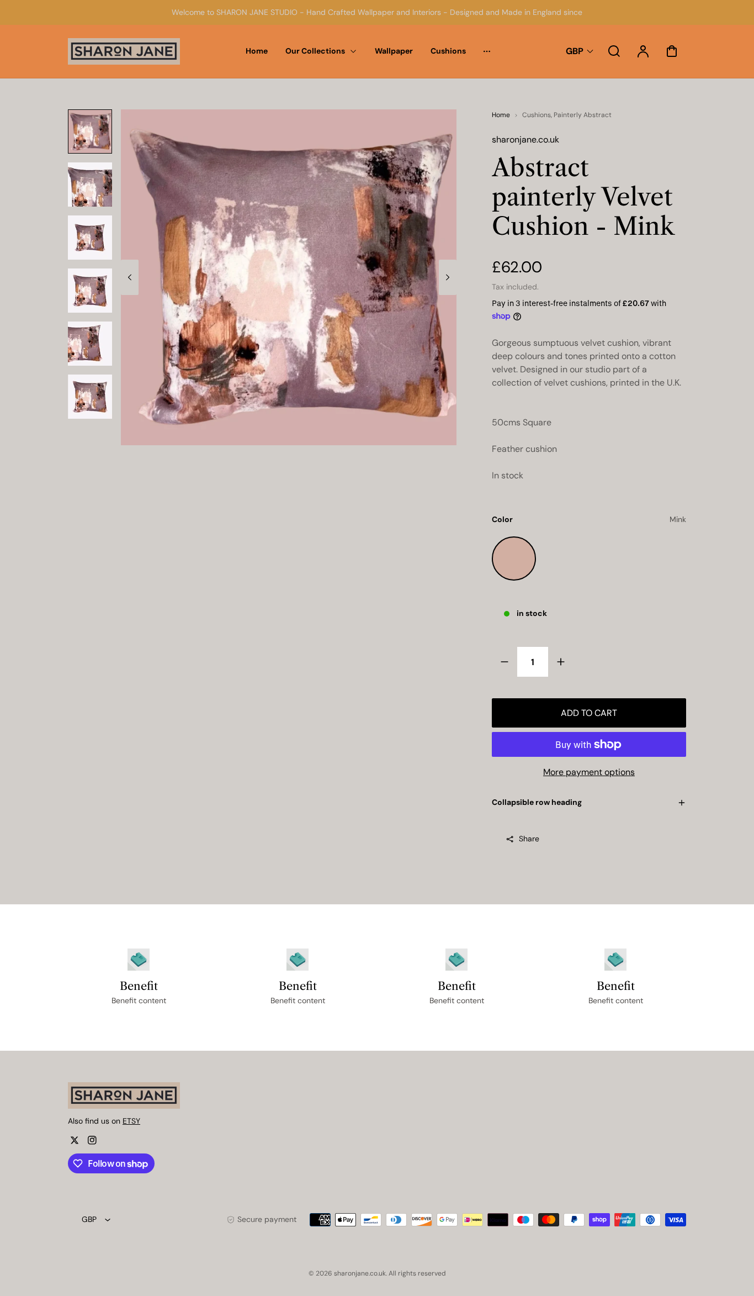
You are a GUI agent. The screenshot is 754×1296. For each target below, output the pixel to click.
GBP (574, 51)
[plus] (560, 661)
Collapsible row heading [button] (537, 802)
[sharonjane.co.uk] (137, 1095)
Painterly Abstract (583, 114)
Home (501, 114)
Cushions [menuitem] (448, 51)
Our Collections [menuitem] (315, 51)
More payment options (589, 772)
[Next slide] (447, 277)
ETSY (131, 1121)
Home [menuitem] (257, 51)
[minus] (504, 661)
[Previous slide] (130, 277)
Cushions (536, 114)
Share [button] (529, 839)
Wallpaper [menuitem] (394, 51)
